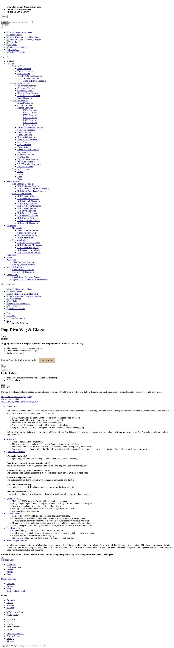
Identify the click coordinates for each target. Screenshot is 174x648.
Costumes (11, 315)
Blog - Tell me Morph (16, 591)
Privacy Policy (13, 636)
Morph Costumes (8, 579)
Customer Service (8, 560)
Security (10, 638)
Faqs (9, 574)
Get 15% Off (46, 360)
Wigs (9, 320)
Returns (10, 572)
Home (9, 313)
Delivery (10, 569)
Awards (10, 586)
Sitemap (10, 641)
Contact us (11, 564)
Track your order (14, 567)
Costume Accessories (16, 318)
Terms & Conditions (15, 633)
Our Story (11, 583)
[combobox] (20, 22)
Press (9, 588)
